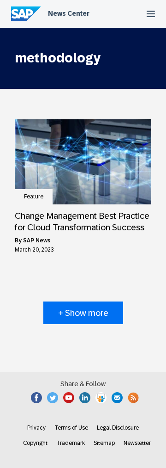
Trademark (70, 443)
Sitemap (104, 443)
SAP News (36, 240)
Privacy (36, 428)
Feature (33, 196)
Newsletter (137, 443)
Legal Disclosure (118, 428)
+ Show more (83, 313)
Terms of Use (71, 428)
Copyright (35, 443)
